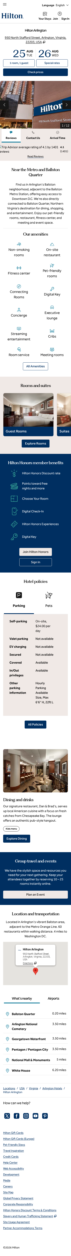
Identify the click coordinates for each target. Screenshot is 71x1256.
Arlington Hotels (52, 1088)
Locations (9, 1088)
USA (22, 1088)
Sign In (65, 18)
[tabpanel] (35, 151)
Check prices (44, 72)
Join (55, 18)
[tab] (11, 135)
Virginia (33, 1088)
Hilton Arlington (12, 1092)
